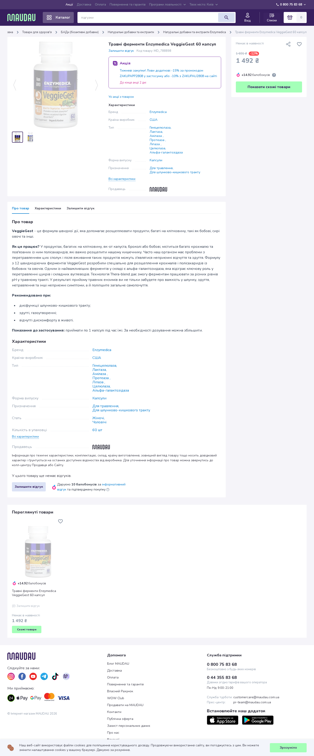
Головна (7, 32)
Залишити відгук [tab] (80, 208)
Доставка (84, 4)
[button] (121, 178)
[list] (11, 676)
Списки (272, 20)
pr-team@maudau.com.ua (252, 702)
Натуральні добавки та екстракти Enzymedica (194, 32)
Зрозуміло (288, 747)
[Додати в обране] (299, 44)
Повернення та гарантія (128, 4)
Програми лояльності (165, 4)
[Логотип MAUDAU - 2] (23, 17)
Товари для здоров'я (37, 32)
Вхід (247, 21)
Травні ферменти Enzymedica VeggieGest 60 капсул (34, 593)
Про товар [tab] (20, 208)
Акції (69, 4)
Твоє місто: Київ (201, 4)
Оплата (100, 4)
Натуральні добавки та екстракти (131, 32)
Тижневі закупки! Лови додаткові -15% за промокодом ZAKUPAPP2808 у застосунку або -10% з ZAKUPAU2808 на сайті (168, 73)
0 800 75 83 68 (291, 4)
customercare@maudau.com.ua (256, 697)
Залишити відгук (121, 51)
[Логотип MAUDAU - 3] (57, 656)
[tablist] (116, 210)
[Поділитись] (288, 44)
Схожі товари (27, 629)
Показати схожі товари (269, 86)
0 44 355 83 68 (222, 677)
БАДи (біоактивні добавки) (80, 32)
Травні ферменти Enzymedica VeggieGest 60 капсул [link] (271, 32)
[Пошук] (226, 17)
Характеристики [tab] (48, 208)
